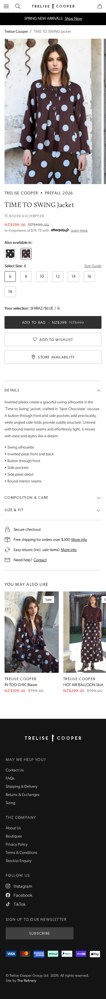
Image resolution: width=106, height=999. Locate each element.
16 (89, 277)
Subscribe (39, 933)
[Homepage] (53, 738)
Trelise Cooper (16, 32)
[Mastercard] (25, 954)
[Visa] (11, 954)
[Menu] (6, 6)
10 (42, 277)
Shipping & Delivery (21, 787)
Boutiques (14, 836)
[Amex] (39, 954)
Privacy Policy (16, 845)
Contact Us (15, 770)
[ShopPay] (81, 954)
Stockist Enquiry (18, 861)
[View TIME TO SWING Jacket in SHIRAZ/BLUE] (26, 253)
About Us (13, 828)
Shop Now (73, 19)
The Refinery (26, 981)
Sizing (10, 803)
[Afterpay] (53, 954)
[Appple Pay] (95, 954)
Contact (40, 560)
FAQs (10, 778)
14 (73, 277)
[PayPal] (67, 954)
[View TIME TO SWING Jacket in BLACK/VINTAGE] (10, 253)
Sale (48, 600)
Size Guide (92, 266)
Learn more (79, 230)
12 (58, 277)
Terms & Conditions (21, 853)
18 (10, 292)
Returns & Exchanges (23, 795)
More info (79, 539)
